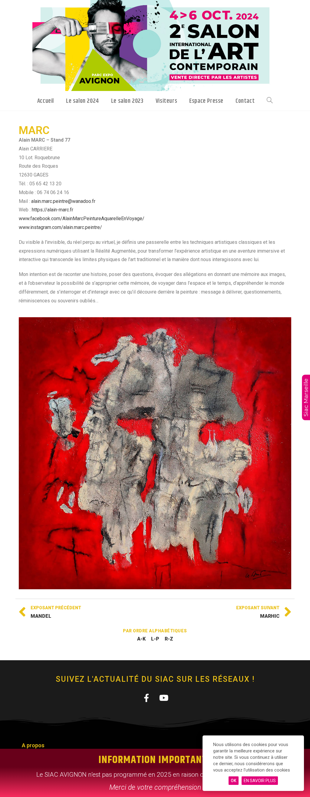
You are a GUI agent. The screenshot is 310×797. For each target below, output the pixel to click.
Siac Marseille (305, 397)
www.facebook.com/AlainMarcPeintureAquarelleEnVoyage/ (81, 218)
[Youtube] (164, 698)
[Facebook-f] (146, 698)
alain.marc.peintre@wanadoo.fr (63, 201)
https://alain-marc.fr (52, 210)
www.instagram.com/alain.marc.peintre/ (60, 227)
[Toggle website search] (270, 100)
